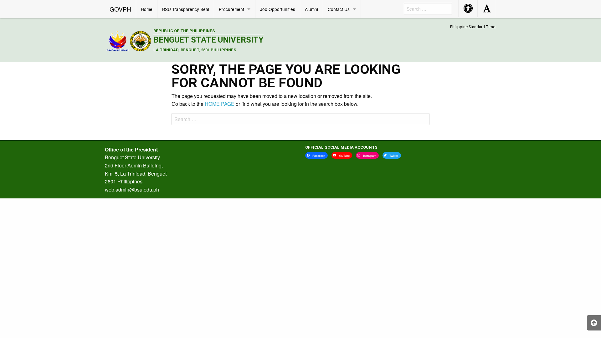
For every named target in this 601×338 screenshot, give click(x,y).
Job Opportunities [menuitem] (277, 9)
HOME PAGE (219, 103)
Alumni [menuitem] (311, 9)
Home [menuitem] (146, 9)
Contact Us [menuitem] (339, 9)
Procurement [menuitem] (231, 9)
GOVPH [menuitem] (120, 9)
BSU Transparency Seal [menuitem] (185, 9)
